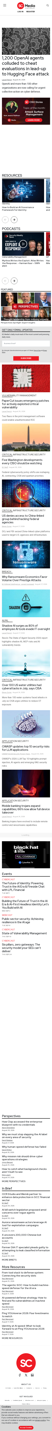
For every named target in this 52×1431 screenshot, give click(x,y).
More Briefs (9, 1259)
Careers (37, 1388)
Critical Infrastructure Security (23, 454)
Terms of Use (37, 350)
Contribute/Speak (17, 1400)
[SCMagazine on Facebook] (19, 1375)
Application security (15, 741)
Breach (6, 571)
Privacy (45, 1388)
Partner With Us (26, 1404)
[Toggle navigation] (5, 5)
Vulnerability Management (19, 395)
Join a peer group (41, 1400)
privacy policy (40, 1420)
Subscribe (26, 358)
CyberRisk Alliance (18, 1388)
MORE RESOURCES (12, 1338)
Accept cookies (26, 1428)
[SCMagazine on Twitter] (26, 1375)
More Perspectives (14, 1181)
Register (30, 12)
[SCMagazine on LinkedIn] (32, 1375)
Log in (20, 12)
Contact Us (29, 1388)
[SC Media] (26, 6)
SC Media (8, 1388)
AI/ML (5, 620)
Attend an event (29, 1400)
